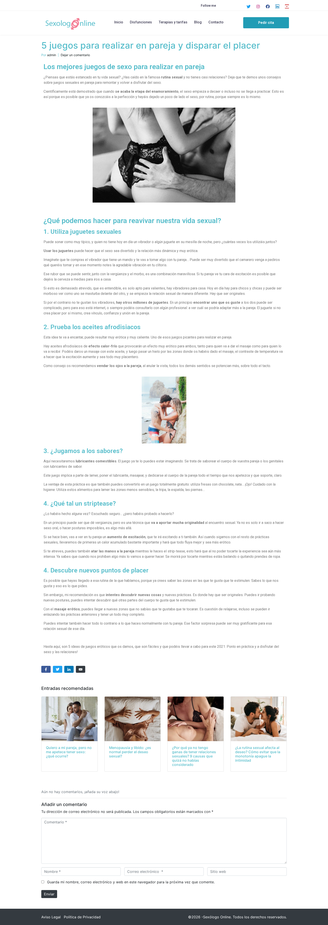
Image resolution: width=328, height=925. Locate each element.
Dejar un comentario (75, 55)
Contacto (216, 22)
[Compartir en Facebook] (46, 669)
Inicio (118, 22)
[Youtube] (287, 6)
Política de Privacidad (82, 917)
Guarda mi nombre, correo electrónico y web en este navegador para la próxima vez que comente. (131, 882)
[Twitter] (249, 6)
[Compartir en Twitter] (57, 669)
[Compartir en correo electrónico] (80, 669)
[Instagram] (258, 6)
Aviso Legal (51, 917)
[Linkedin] (277, 6)
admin (51, 55)
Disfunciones (141, 22)
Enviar (49, 894)
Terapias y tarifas (173, 22)
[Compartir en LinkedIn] (69, 669)
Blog (198, 22)
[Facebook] (268, 6)
